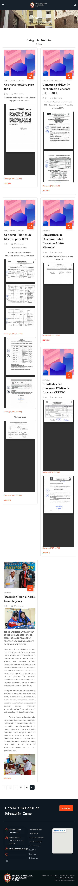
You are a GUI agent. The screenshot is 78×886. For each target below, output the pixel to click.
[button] (75, 5)
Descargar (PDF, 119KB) (13, 495)
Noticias (38, 22)
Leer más (7, 183)
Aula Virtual (34, 834)
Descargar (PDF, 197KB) (51, 548)
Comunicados (9, 81)
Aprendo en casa (36, 830)
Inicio (29, 22)
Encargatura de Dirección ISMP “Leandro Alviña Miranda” (53, 241)
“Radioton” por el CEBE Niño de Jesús (19, 599)
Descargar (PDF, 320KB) (51, 472)
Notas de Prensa (35, 846)
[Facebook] (7, 861)
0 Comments (18, 94)
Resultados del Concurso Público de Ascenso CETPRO (56, 388)
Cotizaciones (33, 858)
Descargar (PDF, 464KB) (13, 412)
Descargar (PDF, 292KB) (51, 335)
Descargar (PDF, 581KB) (51, 186)
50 (21, 787)
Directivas (32, 854)
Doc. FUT (32, 850)
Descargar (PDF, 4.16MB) (13, 334)
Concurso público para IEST (19, 87)
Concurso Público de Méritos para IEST (17, 237)
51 (27, 787)
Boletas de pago (36, 842)
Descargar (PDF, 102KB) (13, 179)
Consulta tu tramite (37, 838)
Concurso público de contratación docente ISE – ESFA (56, 89)
